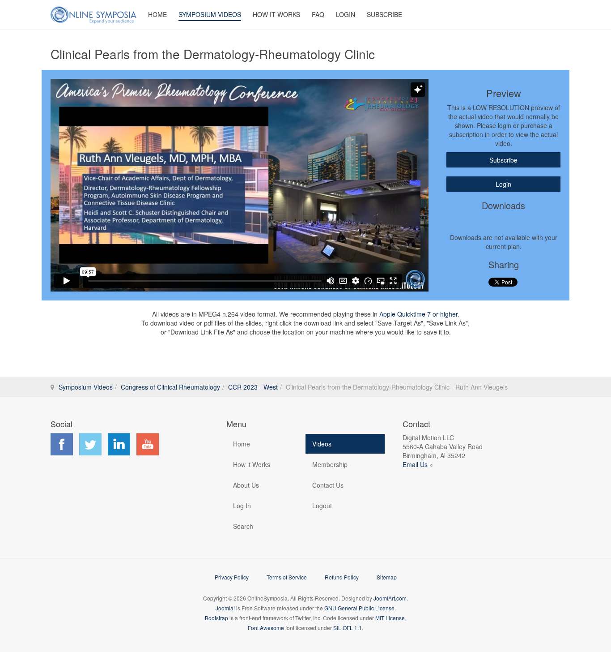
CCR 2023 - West (253, 386)
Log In (242, 505)
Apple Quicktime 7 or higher (418, 313)
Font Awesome (266, 627)
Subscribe (384, 14)
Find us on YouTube (147, 444)
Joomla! (225, 608)
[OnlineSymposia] (93, 14)
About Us (246, 484)
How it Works (251, 464)
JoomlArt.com (390, 598)
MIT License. (390, 618)
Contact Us (328, 484)
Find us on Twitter (90, 444)
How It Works (276, 14)
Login (345, 14)
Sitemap (387, 577)
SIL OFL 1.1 (347, 627)
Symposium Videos (209, 14)
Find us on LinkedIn (119, 444)
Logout (322, 505)
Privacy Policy (232, 577)
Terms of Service (287, 577)
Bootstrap (216, 618)
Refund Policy (342, 577)
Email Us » (418, 464)
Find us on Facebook (62, 444)
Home (157, 14)
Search (243, 526)
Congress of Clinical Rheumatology (170, 386)
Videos (321, 443)
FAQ (318, 14)
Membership (330, 464)
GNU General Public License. (360, 608)
